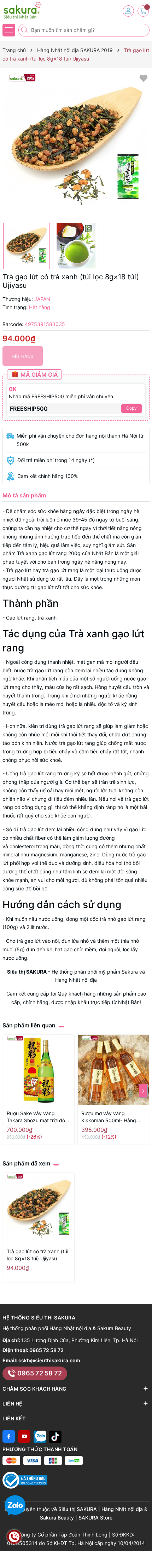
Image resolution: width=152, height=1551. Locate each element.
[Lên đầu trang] (144, 1534)
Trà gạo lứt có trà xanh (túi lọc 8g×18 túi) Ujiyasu (37, 1254)
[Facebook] (8, 1436)
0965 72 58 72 (46, 1350)
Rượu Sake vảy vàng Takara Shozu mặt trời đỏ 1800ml (36, 1117)
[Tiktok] (55, 1436)
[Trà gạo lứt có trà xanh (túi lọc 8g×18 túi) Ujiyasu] (38, 1208)
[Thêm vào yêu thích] (143, 78)
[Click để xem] (76, 145)
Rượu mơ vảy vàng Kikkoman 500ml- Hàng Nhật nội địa (108, 1117)
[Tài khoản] (128, 11)
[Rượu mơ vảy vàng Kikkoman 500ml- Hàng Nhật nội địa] (113, 1070)
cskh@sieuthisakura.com (49, 1360)
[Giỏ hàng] (143, 11)
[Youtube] (24, 1436)
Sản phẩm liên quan (28, 1025)
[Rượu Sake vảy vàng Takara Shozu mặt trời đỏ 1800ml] (38, 1070)
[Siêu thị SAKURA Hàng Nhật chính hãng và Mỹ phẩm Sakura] (26, 10)
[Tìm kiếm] (25, 30)
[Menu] (8, 30)
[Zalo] (40, 1436)
